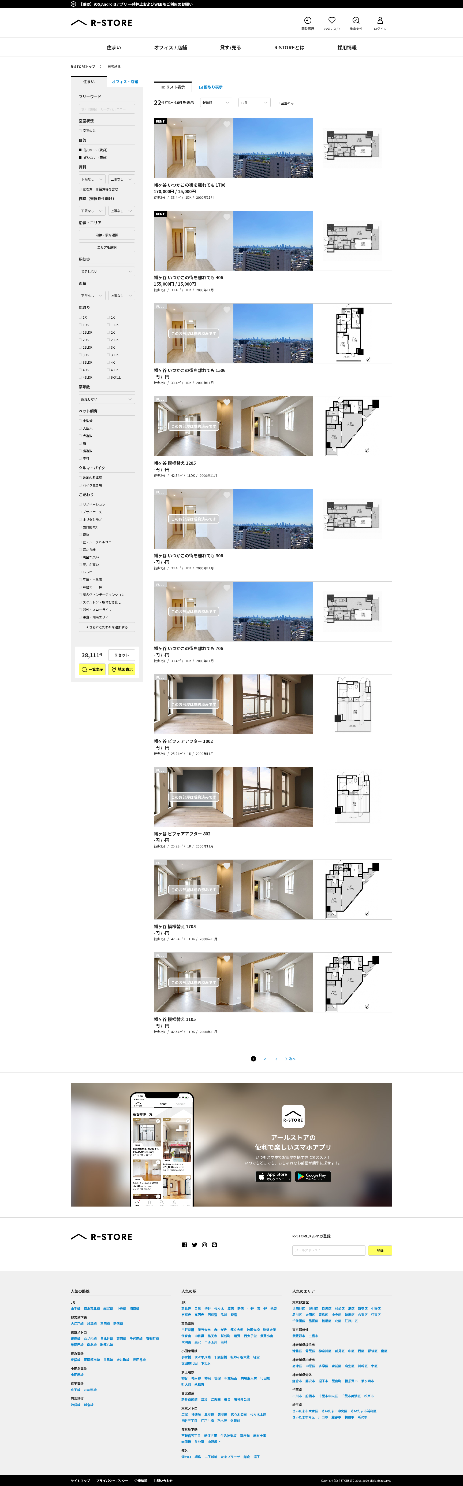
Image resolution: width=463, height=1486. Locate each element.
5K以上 (116, 377)
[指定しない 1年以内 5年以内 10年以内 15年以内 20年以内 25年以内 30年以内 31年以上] (107, 398)
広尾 (184, 1414)
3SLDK (87, 362)
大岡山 (186, 1342)
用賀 (237, 1335)
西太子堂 (250, 1335)
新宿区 (363, 1308)
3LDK (114, 354)
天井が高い (91, 564)
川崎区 (363, 1365)
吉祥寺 (186, 1314)
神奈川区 (325, 1350)
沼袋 (204, 1399)
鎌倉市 (297, 1380)
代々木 (219, 1308)
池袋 (273, 1308)
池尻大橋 (253, 1329)
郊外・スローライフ (97, 609)
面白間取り (91, 527)
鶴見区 (340, 1350)
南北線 (92, 1344)
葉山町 (336, 1380)
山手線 (75, 1308)
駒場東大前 (249, 1378)
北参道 (209, 1414)
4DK (86, 369)
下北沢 (206, 1363)
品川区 (297, 1314)
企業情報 (141, 1480)
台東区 (363, 1314)
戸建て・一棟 (92, 587)
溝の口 (186, 1456)
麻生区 (349, 1365)
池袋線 (75, 1404)
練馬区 (349, 1314)
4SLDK (87, 377)
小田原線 (77, 1374)
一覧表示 (95, 669)
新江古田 (210, 1435)
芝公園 (199, 1441)
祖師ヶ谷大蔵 (240, 1357)
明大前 (186, 1384)
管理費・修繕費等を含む (100, 189)
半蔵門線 (77, 1344)
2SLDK (87, 347)
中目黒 (199, 1335)
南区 (384, 1350)
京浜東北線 (92, 1308)
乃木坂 (222, 1420)
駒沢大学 (269, 1329)
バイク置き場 (92, 485)
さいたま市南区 (303, 1417)
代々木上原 (258, 1414)
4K (113, 362)
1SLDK (87, 332)
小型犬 (87, 420)
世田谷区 (298, 1308)
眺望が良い (91, 557)
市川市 (297, 1395)
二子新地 (210, 1456)
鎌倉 (247, 1456)
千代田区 (298, 1320)
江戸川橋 (207, 1420)
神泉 (207, 1378)
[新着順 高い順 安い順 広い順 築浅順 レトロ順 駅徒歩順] (216, 102)
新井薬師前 (189, 1399)
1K (113, 317)
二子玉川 (210, 1342)
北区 (338, 1320)
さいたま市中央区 (334, 1410)
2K (113, 332)
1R (85, 317)
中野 (250, 1308)
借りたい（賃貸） (96, 150)
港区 (351, 1308)
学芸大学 (204, 1329)
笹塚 (217, 1378)
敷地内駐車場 (92, 477)
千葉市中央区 (328, 1395)
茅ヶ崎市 (367, 1380)
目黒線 (108, 1359)
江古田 (216, 1399)
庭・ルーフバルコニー (99, 542)
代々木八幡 (203, 1357)
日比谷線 (106, 1338)
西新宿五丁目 (191, 1435)
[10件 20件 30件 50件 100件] (254, 102)
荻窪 (234, 1314)
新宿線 (118, 1323)
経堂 (256, 1357)
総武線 (108, 1308)
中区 (351, 1350)
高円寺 (199, 1314)
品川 (224, 1314)
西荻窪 (212, 1314)
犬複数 (87, 435)
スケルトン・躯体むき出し (102, 602)
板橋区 (326, 1320)
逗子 (256, 1456)
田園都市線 (92, 1359)
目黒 (198, 1308)
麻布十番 (259, 1435)
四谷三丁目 (189, 1420)
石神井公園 (242, 1399)
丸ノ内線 (90, 1338)
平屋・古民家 (92, 579)
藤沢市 (310, 1380)
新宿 (240, 1308)
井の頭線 (90, 1389)
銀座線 (75, 1338)
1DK (86, 324)
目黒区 (326, 1308)
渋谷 (207, 1308)
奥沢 (198, 1342)
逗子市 (323, 1380)
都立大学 (236, 1329)
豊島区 (323, 1314)
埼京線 (134, 1308)
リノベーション (94, 504)
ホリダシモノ (92, 519)
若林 (224, 1342)
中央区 (336, 1314)
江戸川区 (351, 1320)
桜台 (227, 1399)
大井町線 (123, 1359)
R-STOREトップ (83, 66)
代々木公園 (239, 1414)
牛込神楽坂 (229, 1435)
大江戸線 (77, 1323)
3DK (86, 354)
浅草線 (92, 1323)
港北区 (297, 1350)
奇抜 (86, 534)
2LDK (114, 339)
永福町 (199, 1384)
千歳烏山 (230, 1378)
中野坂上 (214, 1441)
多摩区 (323, 1365)
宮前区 (336, 1365)
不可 (86, 458)
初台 (184, 1378)
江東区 (376, 1314)
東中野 (262, 1308)
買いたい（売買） (96, 157)
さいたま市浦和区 (363, 1410)
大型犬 (87, 428)
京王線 (75, 1389)
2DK (86, 339)
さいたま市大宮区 (305, 1410)
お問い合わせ (163, 1480)
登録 (380, 1250)
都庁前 (245, 1435)
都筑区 (373, 1350)
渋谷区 (313, 1308)
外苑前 (235, 1420)
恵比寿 (186, 1308)
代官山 (186, 1335)
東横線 (75, 1359)
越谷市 (336, 1417)
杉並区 (340, 1308)
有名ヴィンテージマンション (104, 594)
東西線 (121, 1338)
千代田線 (136, 1338)
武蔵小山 (266, 1335)
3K (113, 347)
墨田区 (313, 1320)
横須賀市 (351, 1380)
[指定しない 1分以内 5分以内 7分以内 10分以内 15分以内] (107, 270)
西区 (361, 1350)
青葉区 (310, 1350)
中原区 (310, 1365)
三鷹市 (313, 1335)
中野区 (376, 1308)
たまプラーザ (230, 1456)
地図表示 (125, 669)
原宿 (230, 1308)
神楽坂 (196, 1414)
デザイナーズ (92, 512)
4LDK (114, 369)
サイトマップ (80, 1480)
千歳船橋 (220, 1357)
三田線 (105, 1323)
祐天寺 (212, 1335)
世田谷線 (139, 1359)
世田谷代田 (189, 1363)
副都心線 (106, 1344)
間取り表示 (213, 87)
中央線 (121, 1308)
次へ (292, 1058)
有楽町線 (152, 1338)
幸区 (374, 1365)
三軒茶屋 (187, 1329)
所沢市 (362, 1417)
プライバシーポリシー (112, 1480)
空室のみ (89, 130)
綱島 (198, 1456)
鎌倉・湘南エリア (96, 617)
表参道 (222, 1414)
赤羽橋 (186, 1441)
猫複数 (87, 450)
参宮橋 (186, 1357)
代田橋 (265, 1378)
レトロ (87, 572)
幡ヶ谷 (196, 1378)
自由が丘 (220, 1329)
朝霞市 (349, 1417)
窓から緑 (89, 549)
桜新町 (225, 1335)
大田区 (310, 1314)
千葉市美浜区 (351, 1395)
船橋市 (310, 1395)
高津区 (297, 1365)
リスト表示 (175, 87)
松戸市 (369, 1395)
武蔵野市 (298, 1335)
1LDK (114, 324)
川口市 (323, 1417)
